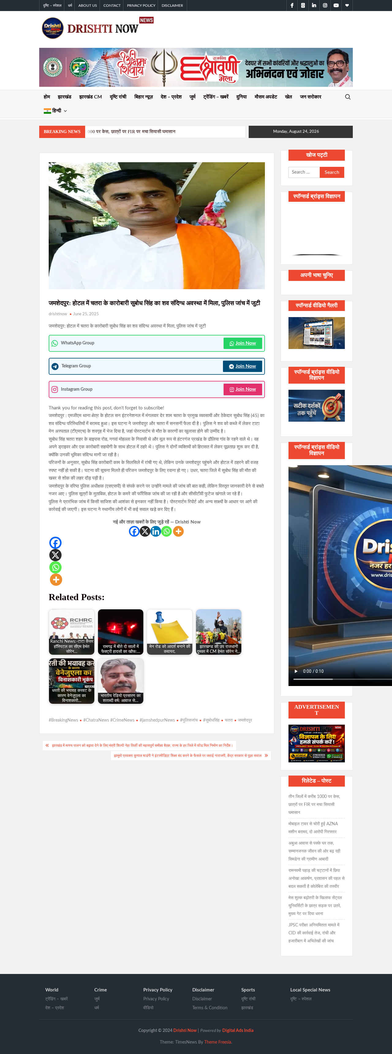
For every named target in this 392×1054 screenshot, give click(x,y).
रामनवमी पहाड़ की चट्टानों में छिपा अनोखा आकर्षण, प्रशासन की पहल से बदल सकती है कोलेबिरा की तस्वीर (316, 878)
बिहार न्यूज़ (143, 96)
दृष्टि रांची (118, 96)
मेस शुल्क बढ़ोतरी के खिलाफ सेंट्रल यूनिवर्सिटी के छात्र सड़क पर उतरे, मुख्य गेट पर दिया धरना (315, 906)
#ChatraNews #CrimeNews (108, 720)
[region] (316, 232)
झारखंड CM (90, 96)
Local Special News (310, 990)
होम (47, 96)
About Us (87, 5)
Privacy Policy (141, 5)
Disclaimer (172, 5)
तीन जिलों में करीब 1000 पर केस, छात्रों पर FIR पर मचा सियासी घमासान (114, 131)
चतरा (229, 720)
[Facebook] (134, 531)
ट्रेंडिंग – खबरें (215, 96)
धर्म (70, 5)
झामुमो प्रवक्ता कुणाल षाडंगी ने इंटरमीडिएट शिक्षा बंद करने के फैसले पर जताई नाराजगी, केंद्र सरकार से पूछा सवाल (188, 755)
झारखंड (64, 96)
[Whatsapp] (166, 531)
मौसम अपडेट (266, 96)
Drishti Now (185, 1031)
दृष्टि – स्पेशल (52, 5)
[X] (145, 531)
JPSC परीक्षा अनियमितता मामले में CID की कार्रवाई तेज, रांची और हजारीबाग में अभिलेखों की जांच (313, 933)
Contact (112, 5)
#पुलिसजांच (189, 720)
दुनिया (241, 96)
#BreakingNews (63, 720)
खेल (288, 96)
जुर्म (192, 96)
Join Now (246, 343)
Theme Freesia (217, 1042)
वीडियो (148, 1008)
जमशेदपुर (245, 720)
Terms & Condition (210, 1008)
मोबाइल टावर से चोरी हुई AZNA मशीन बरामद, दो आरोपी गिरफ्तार (313, 828)
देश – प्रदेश (171, 96)
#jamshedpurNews (157, 720)
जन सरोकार (310, 96)
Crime (100, 990)
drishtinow (58, 314)
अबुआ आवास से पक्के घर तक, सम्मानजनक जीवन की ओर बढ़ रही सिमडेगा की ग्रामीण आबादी (314, 851)
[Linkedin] (155, 531)
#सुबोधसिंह (211, 720)
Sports (248, 990)
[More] (178, 531)
